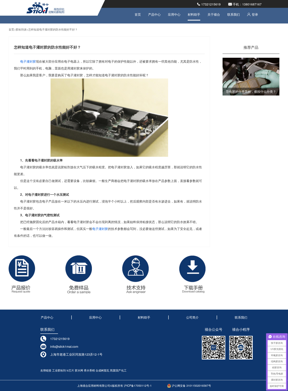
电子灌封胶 (28, 61)
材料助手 (194, 14)
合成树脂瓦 (102, 370)
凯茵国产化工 (118, 370)
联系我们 (233, 14)
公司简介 (192, 317)
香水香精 (89, 370)
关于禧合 (213, 14)
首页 (138, 14)
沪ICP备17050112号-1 (138, 385)
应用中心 (174, 14)
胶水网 (79, 370)
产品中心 (154, 14)
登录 (255, 14)
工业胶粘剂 (59, 370)
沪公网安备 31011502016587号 (191, 385)
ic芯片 (70, 370)
